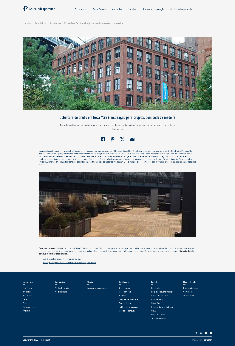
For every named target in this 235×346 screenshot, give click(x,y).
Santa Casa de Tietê (159, 296)
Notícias (132, 9)
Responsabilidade (190, 288)
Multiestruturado (62, 288)
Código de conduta (127, 311)
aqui (102, 251)
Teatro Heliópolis (158, 319)
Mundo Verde (188, 296)
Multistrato (27, 296)
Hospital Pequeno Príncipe (162, 292)
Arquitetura (40, 23)
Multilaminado (61, 292)
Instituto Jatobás (158, 315)
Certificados (188, 292)
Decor (25, 303)
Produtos (79, 9)
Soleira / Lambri (29, 307)
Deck (25, 300)
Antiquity (26, 311)
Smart (209, 340)
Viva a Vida (155, 303)
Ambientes (117, 9)
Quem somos (124, 288)
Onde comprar (125, 292)
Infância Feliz (157, 288)
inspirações (143, 251)
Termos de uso (125, 303)
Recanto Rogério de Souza (162, 307)
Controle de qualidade (181, 9)
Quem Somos (99, 9)
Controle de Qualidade (128, 300)
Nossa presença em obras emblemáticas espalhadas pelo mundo (69, 263)
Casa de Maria (157, 300)
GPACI (154, 311)
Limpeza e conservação (153, 9)
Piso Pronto (27, 288)
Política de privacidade (128, 307)
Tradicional (27, 292)
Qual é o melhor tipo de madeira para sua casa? (62, 259)
